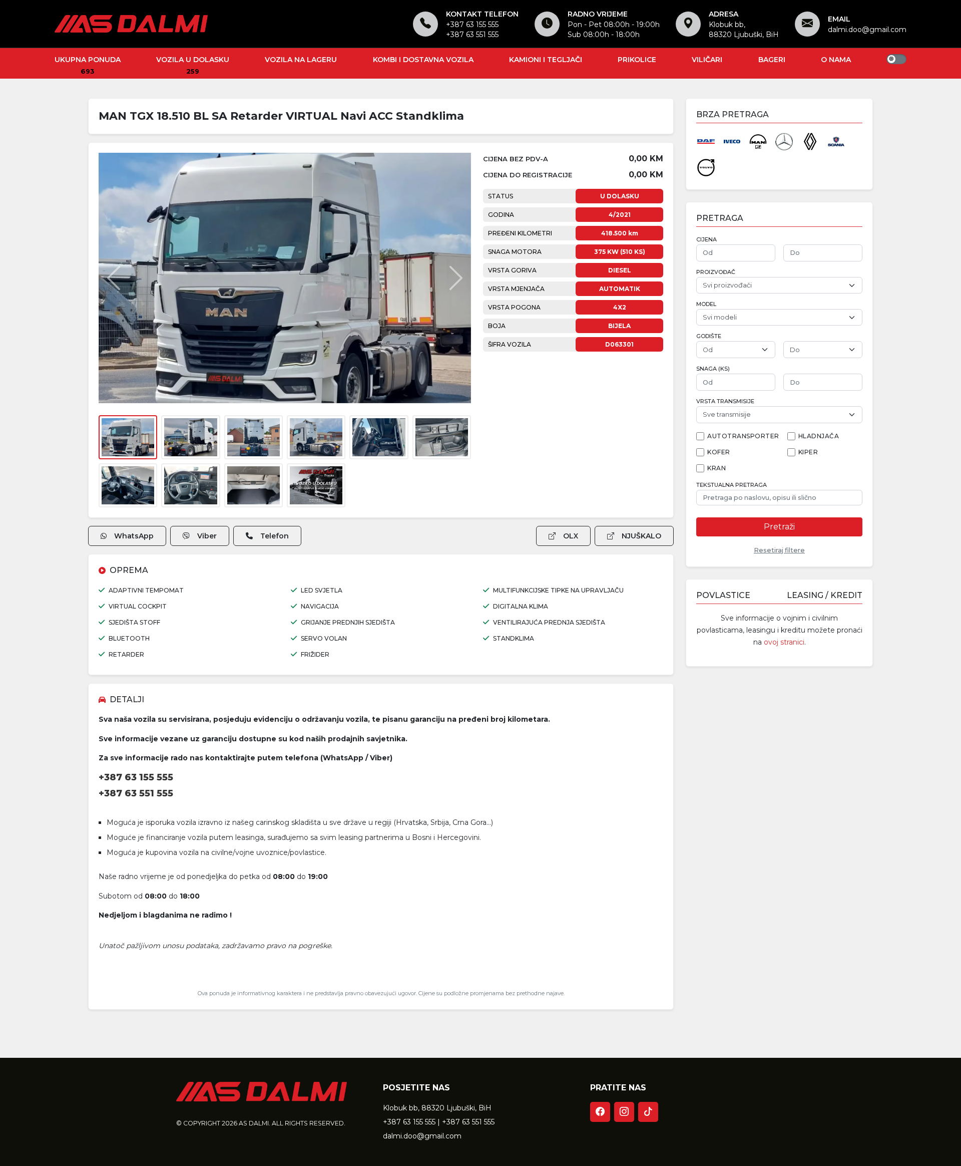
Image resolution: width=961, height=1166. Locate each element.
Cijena (706, 239)
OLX (570, 535)
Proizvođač (715, 272)
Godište (708, 336)
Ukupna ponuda (88, 59)
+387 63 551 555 (472, 34)
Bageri (771, 59)
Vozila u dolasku (192, 59)
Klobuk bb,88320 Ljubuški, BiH (744, 29)
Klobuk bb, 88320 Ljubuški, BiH (437, 1107)
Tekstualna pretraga (731, 485)
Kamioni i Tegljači (545, 59)
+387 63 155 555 (472, 24)
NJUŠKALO (641, 535)
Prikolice (637, 59)
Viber (207, 535)
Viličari (707, 59)
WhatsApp (134, 535)
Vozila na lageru (301, 59)
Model (706, 304)
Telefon (274, 535)
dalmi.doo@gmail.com (867, 29)
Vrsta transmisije (725, 401)
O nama (836, 59)
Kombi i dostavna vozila (423, 59)
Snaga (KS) (713, 369)
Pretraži (779, 526)
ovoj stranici (784, 642)
